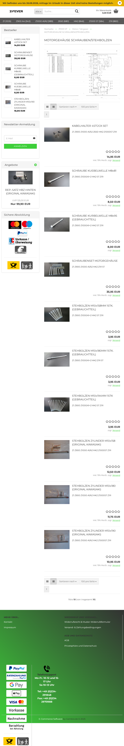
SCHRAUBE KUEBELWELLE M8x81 (94, 170)
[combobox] (68, 107)
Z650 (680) (63, 21)
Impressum (10, 627)
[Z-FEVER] (16, 11)
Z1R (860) (113, 21)
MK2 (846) (79, 21)
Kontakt (8, 622)
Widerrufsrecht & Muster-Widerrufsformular (87, 622)
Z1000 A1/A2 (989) (44, 21)
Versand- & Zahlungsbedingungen (82, 627)
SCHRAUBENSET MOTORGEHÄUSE (95, 260)
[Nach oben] (115, 741)
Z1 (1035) (7, 21)
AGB (66, 640)
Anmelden (20, 146)
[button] (47, 107)
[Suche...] (77, 11)
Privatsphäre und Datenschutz (80, 645)
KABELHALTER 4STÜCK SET (90, 125)
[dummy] (20, 177)
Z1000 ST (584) (96, 21)
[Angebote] (35, 165)
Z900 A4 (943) (23, 21)
